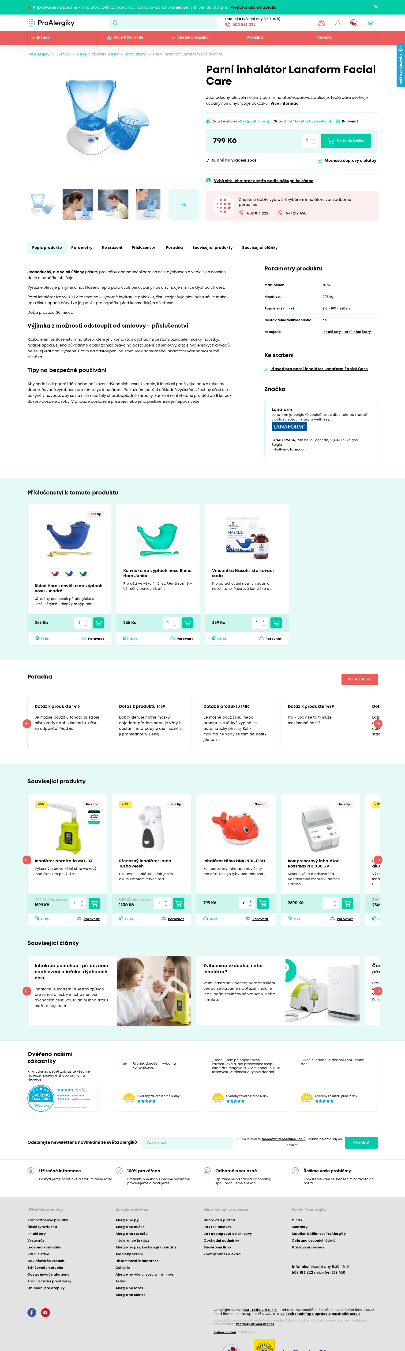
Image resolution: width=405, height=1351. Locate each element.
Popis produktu (47, 248)
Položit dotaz (358, 681)
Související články (260, 248)
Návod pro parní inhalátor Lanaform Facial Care (319, 369)
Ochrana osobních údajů (313, 1244)
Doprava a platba (219, 1224)
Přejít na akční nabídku (253, 7)
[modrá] (69, 575)
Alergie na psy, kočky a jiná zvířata (146, 1251)
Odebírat (361, 1146)
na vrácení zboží (234, 160)
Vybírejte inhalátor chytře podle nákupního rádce (263, 181)
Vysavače (36, 1244)
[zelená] (83, 575)
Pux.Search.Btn (115, 22)
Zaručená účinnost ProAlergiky (319, 1237)
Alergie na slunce (131, 1298)
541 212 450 (296, 213)
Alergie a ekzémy (193, 38)
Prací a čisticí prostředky (49, 1285)
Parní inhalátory (356, 332)
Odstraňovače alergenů (48, 1278)
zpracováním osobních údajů (284, 1143)
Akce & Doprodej (129, 38)
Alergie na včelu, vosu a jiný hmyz (145, 1278)
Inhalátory (136, 54)
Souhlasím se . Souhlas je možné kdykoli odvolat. (292, 1146)
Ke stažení (112, 248)
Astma (121, 1285)
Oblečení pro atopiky (46, 1292)
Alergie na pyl (128, 1224)
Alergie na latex (129, 1292)
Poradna (255, 38)
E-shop (43, 38)
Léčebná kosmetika (44, 1251)
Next (378, 726)
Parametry (82, 248)
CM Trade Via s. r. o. (260, 1313)
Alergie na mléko (130, 1230)
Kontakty (300, 1230)
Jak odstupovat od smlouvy (228, 1237)
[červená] (55, 575)
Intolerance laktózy (133, 1244)
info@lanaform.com (289, 450)
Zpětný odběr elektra (222, 1258)
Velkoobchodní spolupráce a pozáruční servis (320, 1317)
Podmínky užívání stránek (255, 1328)
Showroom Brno (217, 1251)
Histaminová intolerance (137, 1264)
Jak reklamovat (217, 1230)
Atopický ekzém (129, 1258)
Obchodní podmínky (221, 1244)
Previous (27, 726)
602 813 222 (244, 25)
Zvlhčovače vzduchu (45, 1271)
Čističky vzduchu (42, 1230)
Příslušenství (144, 248)
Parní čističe (38, 1258)
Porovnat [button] (350, 121)
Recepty (324, 38)
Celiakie (123, 1271)
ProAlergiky (38, 54)
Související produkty (212, 248)
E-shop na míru (225, 1336)
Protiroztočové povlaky (47, 1224)
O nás (297, 1224)
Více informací (285, 103)
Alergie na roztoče (132, 1237)
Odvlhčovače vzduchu (47, 1264)
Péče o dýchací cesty (98, 54)
